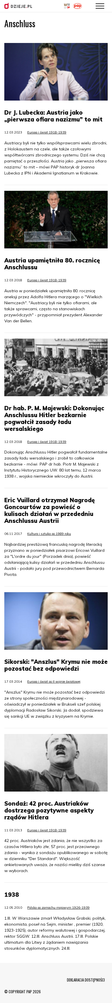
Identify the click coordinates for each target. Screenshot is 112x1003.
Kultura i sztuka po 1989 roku (49, 534)
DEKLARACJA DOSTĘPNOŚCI (86, 980)
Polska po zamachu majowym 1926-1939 (58, 908)
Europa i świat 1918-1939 (46, 132)
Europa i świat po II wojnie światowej (53, 682)
